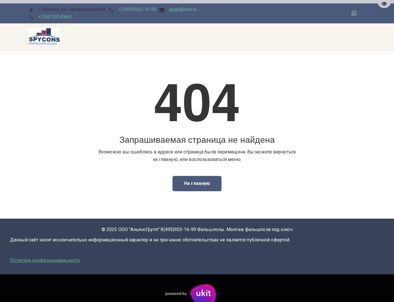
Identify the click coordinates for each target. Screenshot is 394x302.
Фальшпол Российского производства (160, 37)
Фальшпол (30, 37)
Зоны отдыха (65, 37)
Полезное (221, 37)
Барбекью (99, 37)
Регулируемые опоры (265, 37)
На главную (197, 183)
